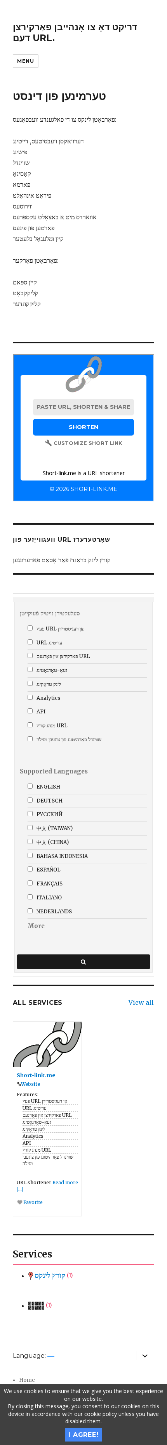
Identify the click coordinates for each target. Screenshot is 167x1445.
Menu (25, 61)
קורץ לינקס (53, 1275)
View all (141, 1002)
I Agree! (83, 1434)
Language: (30, 1355)
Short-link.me (36, 1075)
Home (27, 1380)
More (36, 926)
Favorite (32, 1202)
